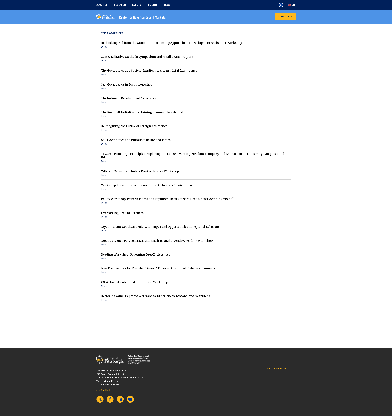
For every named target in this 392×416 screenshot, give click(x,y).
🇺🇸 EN (291, 4)
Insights (152, 5)
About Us (101, 5)
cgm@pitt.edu (103, 390)
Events (136, 5)
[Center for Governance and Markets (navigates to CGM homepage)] (123, 359)
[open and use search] (281, 5)
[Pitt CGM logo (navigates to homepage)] (131, 16)
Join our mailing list (276, 368)
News (167, 5)
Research (120, 5)
